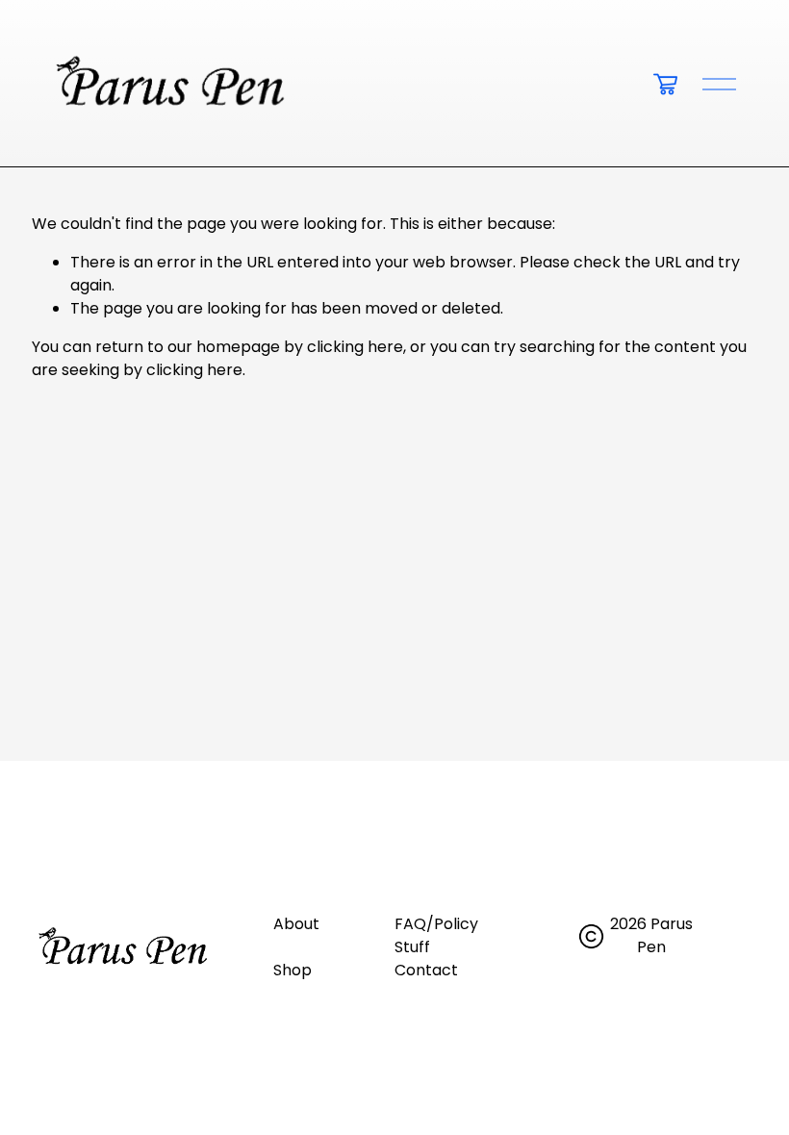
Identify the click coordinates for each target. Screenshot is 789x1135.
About (296, 924)
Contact (426, 970)
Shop (292, 970)
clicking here (355, 347)
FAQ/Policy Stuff (436, 935)
